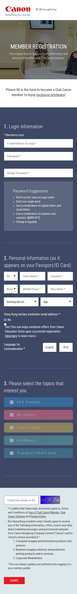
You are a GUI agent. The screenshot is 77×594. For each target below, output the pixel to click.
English (50, 347)
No (9, 320)
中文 (66, 347)
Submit (14, 580)
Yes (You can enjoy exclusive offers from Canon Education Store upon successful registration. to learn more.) (34, 331)
